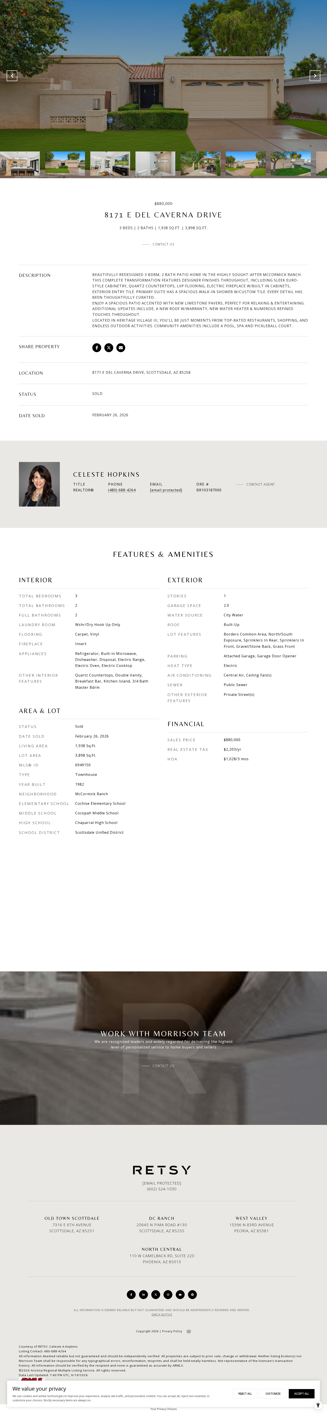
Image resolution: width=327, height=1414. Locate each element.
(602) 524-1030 (162, 1188)
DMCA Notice (162, 1314)
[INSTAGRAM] (168, 1294)
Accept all (301, 1394)
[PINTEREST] (192, 1294)
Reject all (245, 1394)
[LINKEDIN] (143, 1294)
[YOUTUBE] (180, 1294)
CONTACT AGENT (260, 484)
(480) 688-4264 (122, 490)
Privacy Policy (172, 1331)
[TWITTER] (155, 1294)
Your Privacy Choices (163, 1409)
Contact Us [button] (163, 244)
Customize (273, 1394)
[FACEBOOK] (131, 1294)
